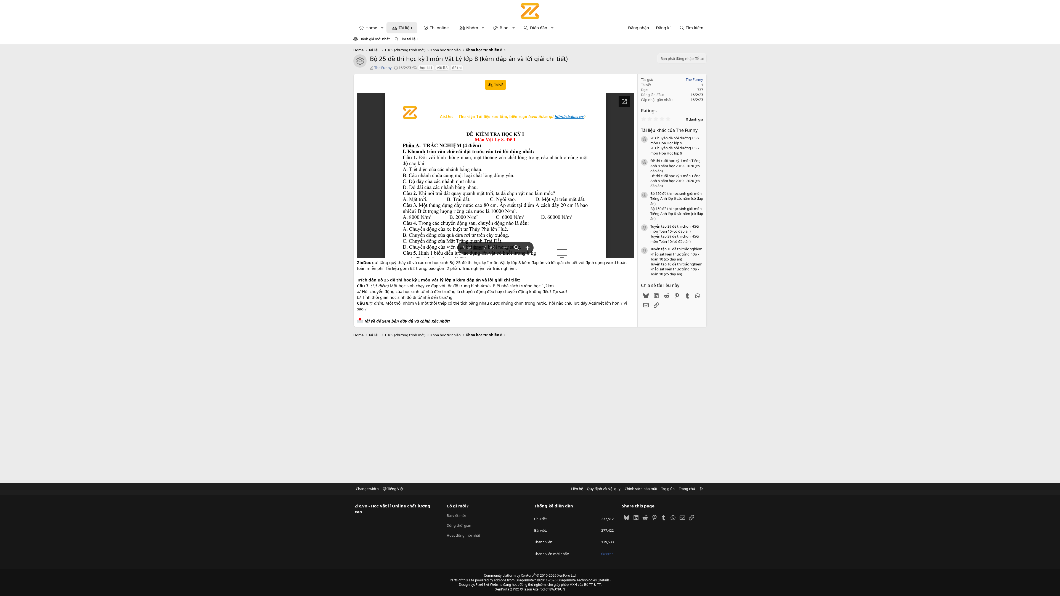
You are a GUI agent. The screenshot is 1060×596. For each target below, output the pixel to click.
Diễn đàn (538, 27)
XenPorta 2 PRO (507, 589)
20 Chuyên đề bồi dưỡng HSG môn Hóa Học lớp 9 (674, 140)
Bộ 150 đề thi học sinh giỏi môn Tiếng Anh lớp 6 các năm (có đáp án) (676, 198)
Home (371, 27)
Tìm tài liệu (409, 38)
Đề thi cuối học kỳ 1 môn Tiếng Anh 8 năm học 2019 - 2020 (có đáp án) (675, 165)
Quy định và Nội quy (604, 488)
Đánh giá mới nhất (374, 38)
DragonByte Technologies (577, 580)
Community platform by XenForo (530, 575)
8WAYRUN (557, 589)
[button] (382, 27)
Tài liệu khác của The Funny (669, 130)
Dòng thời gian (459, 525)
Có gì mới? (457, 506)
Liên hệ (577, 488)
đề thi (457, 67)
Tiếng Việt (395, 488)
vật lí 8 (442, 67)
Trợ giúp (668, 488)
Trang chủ (687, 488)
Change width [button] (367, 488)
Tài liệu (405, 27)
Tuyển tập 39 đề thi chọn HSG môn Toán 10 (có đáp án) (674, 229)
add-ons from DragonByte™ (515, 580)
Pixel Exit (482, 584)
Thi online (439, 27)
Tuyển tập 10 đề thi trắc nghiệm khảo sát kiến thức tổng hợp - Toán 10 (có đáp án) (676, 253)
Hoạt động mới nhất (463, 535)
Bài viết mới (456, 515)
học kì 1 (426, 67)
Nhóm (472, 27)
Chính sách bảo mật (641, 488)
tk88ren (607, 553)
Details (604, 580)
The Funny (383, 67)
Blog (504, 27)
